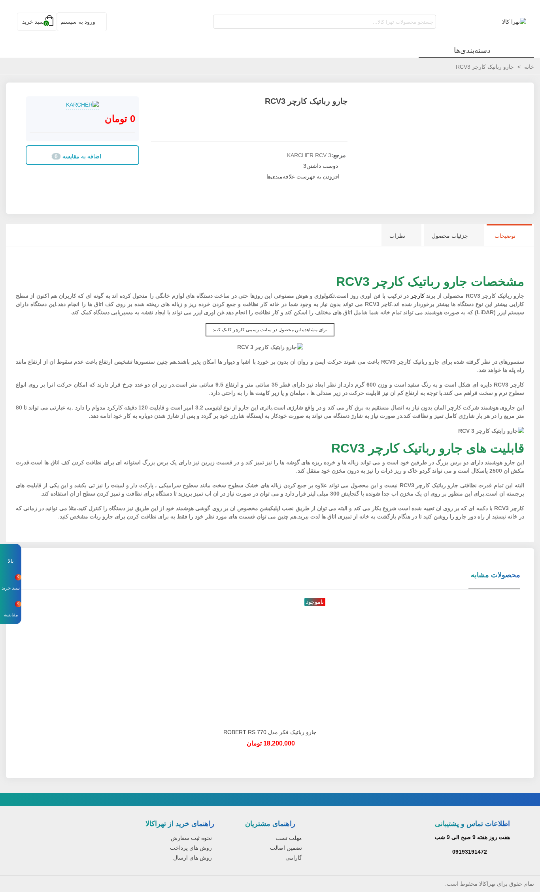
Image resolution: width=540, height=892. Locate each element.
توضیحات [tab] (505, 236)
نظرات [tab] (397, 236)
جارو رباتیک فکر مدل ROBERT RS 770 (270, 732)
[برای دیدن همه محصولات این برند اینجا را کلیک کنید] (82, 104)
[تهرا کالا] (482, 21)
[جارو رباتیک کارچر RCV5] (157, 102)
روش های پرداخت (191, 848)
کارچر (418, 296)
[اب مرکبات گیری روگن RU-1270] (169, 102)
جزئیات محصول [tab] (450, 236)
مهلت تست (289, 838)
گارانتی (293, 857)
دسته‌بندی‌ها (472, 50)
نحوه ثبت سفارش (191, 838)
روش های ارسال (192, 857)
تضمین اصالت (286, 848)
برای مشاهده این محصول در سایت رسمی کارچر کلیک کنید (270, 329)
